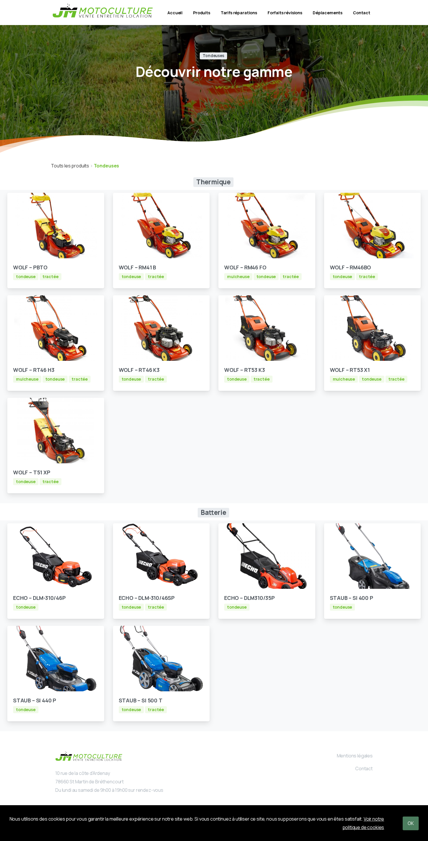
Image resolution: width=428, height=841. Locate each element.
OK (411, 823)
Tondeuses (106, 165)
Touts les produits (70, 165)
